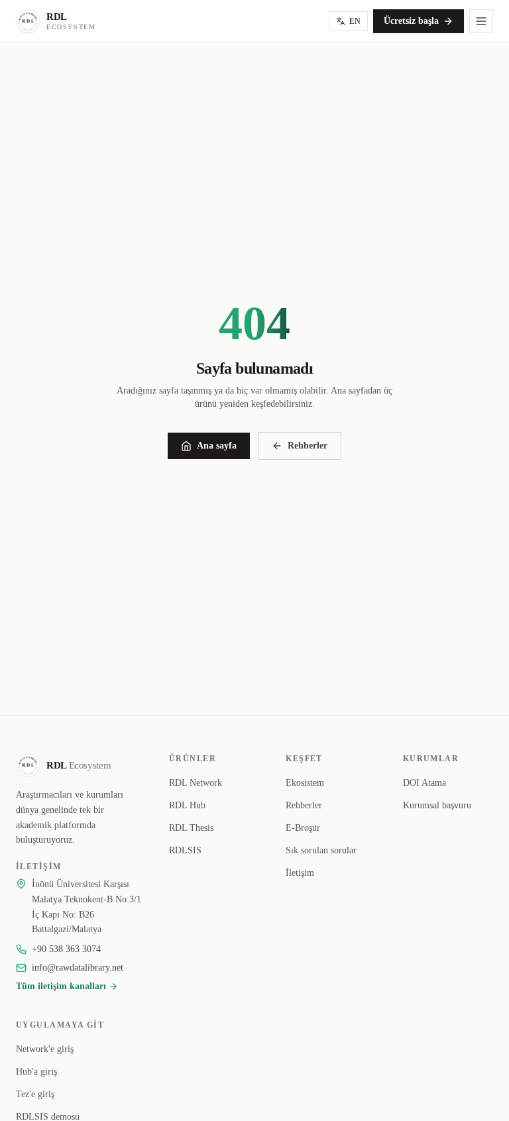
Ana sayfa (217, 446)
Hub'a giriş (36, 1072)
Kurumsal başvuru (437, 805)
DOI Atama (424, 783)
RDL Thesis (191, 828)
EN (355, 21)
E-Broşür (303, 828)
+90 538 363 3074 (66, 949)
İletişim (300, 873)
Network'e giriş (45, 1049)
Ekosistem (305, 783)
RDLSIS (185, 850)
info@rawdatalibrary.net (77, 968)
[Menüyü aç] (481, 21)
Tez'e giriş (35, 1094)
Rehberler (307, 446)
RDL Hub (187, 805)
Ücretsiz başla (411, 21)
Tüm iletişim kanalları (61, 986)
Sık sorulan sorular (321, 850)
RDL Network (195, 783)
